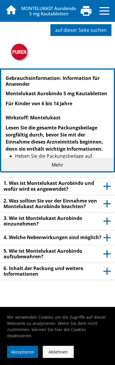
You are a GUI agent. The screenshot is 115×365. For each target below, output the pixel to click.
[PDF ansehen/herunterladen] (86, 10)
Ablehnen (58, 352)
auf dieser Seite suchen (81, 30)
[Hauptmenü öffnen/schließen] (104, 11)
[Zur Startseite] (11, 10)
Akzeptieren (22, 352)
